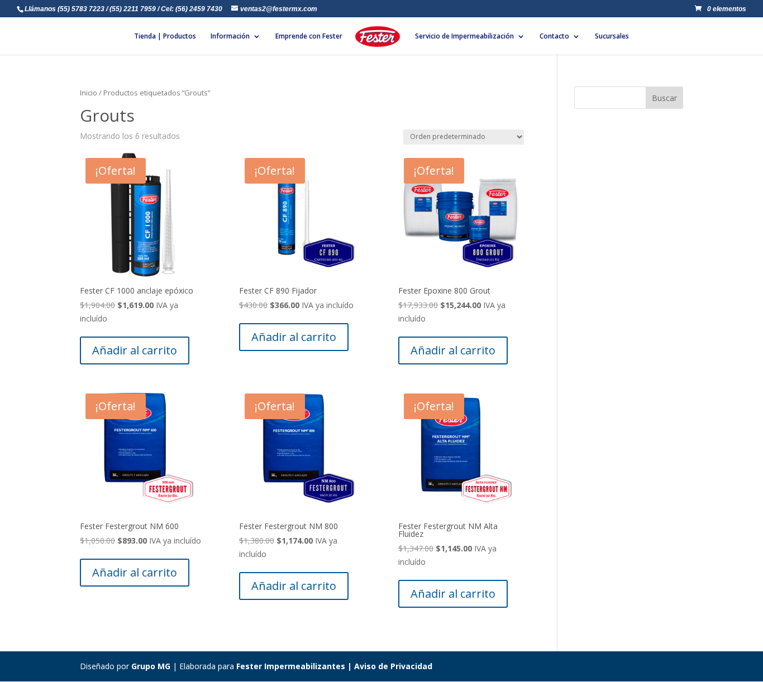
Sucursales (612, 36)
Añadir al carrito (134, 350)
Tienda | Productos (165, 36)
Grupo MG (150, 666)
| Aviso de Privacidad (388, 666)
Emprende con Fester (308, 36)
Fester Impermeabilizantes (290, 666)
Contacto (554, 36)
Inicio (88, 93)
